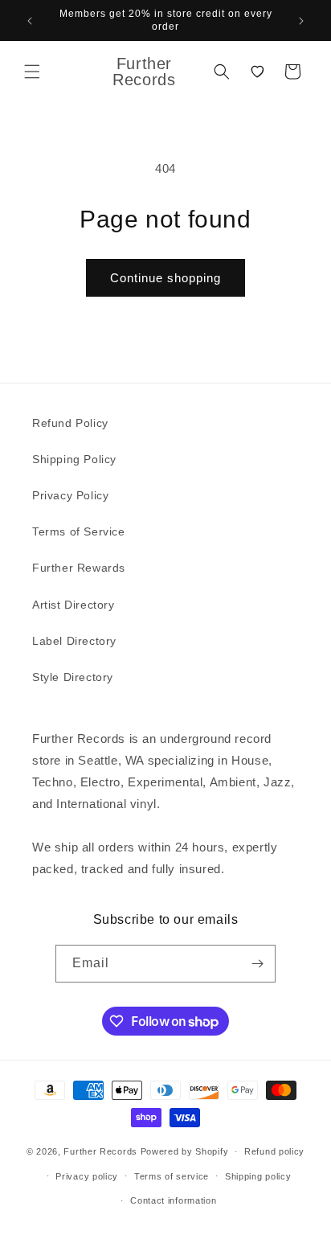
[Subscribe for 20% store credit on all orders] (257, 964)
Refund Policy (70, 422)
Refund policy (274, 1151)
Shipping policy (258, 1176)
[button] (32, 71)
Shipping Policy (74, 459)
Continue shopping (165, 278)
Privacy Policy (70, 495)
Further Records (100, 1151)
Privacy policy (86, 1176)
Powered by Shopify (185, 1151)
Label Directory (74, 640)
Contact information (173, 1200)
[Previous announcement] (29, 21)
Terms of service (171, 1176)
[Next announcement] (301, 21)
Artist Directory (73, 604)
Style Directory (72, 677)
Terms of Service (78, 531)
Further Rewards (78, 567)
